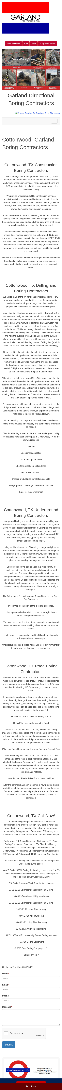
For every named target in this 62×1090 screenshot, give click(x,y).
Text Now (31, 1086)
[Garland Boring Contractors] (31, 1070)
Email (5, 984)
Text (34, 43)
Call (26, 43)
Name (5, 973)
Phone (5, 995)
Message (7, 1007)
